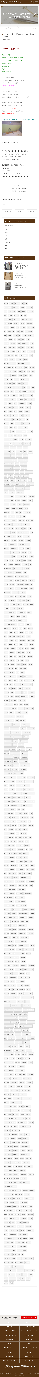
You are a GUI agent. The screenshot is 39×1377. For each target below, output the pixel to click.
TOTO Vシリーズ (16, 1006)
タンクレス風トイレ (16, 805)
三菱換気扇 (24, 580)
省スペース (7, 921)
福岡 (5, 1275)
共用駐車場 (16, 765)
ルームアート (26, 524)
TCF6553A (21, 624)
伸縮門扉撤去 (13, 977)
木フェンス (7, 1162)
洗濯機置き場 (7, 761)
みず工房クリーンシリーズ (21, 576)
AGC (21, 415)
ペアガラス (15, 415)
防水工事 (31, 825)
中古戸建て (28, 1226)
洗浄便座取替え (8, 1238)
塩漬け (6, 492)
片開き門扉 (18, 837)
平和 (20, 656)
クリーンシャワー (8, 580)
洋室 (17, 833)
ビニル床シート (12, 544)
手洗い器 (6, 805)
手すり (15, 335)
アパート (27, 407)
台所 (21, 395)
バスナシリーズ (16, 552)
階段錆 (32, 945)
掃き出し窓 (18, 596)
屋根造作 (28, 1243)
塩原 (17, 721)
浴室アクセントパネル (9, 821)
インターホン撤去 (8, 1054)
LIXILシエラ (15, 1094)
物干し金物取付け (22, 1122)
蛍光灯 (23, 1214)
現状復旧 (19, 664)
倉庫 (19, 311)
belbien (26, 359)
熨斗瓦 (18, 516)
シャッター (29, 307)
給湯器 (30, 500)
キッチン (19, 1275)
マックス (25, 564)
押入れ (6, 1218)
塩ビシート (24, 753)
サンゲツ (14, 375)
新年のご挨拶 (13, 1234)
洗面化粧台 (29, 323)
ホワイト (15, 628)
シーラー (21, 745)
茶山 (26, 632)
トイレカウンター (8, 1042)
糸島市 (6, 684)
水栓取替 (19, 986)
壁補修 (12, 982)
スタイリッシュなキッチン (23, 785)
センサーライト (8, 371)
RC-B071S (6, 512)
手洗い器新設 (17, 853)
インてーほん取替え (26, 1114)
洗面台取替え (7, 797)
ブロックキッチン (8, 901)
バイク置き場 (23, 769)
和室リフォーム (8, 1170)
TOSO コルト (17, 1010)
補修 (19, 339)
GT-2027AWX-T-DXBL (16, 508)
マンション (12, 1279)
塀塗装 (16, 1158)
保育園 (6, 1058)
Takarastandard (8, 323)
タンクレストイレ (27, 805)
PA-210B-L (6, 540)
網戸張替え (13, 994)
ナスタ (30, 1218)
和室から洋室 (28, 861)
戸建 (32, 343)
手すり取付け (30, 1230)
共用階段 (6, 753)
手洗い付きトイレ (23, 885)
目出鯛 (6, 713)
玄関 (31, 355)
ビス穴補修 (15, 1046)
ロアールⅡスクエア (9, 717)
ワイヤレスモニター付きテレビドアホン (14, 1118)
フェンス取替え (28, 994)
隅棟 (25, 825)
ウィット (6, 327)
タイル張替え (25, 1142)
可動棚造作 (30, 1074)
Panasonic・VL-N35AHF (28, 1190)
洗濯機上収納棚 (24, 921)
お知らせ (7, 249)
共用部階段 (13, 933)
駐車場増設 (26, 1222)
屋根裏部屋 (18, 1074)
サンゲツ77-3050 (16, 733)
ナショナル (15, 592)
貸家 (18, 327)
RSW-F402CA (20, 584)
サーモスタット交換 (19, 953)
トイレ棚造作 (14, 1126)
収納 (20, 688)
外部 (5, 347)
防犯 (26, 367)
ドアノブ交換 (15, 1022)
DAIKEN (13, 351)
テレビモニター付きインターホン (12, 1190)
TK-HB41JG (23, 464)
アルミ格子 (19, 452)
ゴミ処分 (17, 391)
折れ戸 (20, 994)
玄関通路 (29, 749)
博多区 (32, 648)
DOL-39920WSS (8, 1178)
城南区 (6, 632)
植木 (10, 347)
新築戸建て (17, 757)
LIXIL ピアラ (7, 1166)
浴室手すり (27, 1042)
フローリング (7, 319)
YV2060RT (6, 508)
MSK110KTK (7, 536)
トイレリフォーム (8, 668)
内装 (6, 229)
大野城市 (12, 652)
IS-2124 (31, 556)
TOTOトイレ (20, 1226)
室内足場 (16, 1146)
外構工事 (7, 242)
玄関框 (6, 1234)
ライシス (30, 1150)
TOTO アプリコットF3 (9, 1002)
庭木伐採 (17, 1054)
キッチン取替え (21, 777)
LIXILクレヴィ (30, 484)
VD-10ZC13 (31, 580)
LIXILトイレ (19, 1086)
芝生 (26, 303)
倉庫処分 (24, 1062)
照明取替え (23, 965)
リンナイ (12, 584)
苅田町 (11, 640)
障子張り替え (14, 865)
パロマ (14, 536)
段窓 (5, 564)
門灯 (31, 813)
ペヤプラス (27, 415)
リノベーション (20, 869)
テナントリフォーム (9, 869)
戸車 (24, 596)
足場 (17, 672)
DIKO (5, 1214)
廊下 (33, 371)
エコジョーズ (7, 725)
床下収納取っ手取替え (9, 1226)
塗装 (5, 315)
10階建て (15, 741)
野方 (21, 705)
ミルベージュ (18, 528)
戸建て (6, 1279)
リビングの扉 (30, 729)
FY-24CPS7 (17, 1034)
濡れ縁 (28, 990)
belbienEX (6, 363)
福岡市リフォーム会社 (19, 1170)
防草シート (21, 520)
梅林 (33, 640)
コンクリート (7, 556)
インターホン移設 (25, 1090)
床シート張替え (8, 917)
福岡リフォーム (28, 676)
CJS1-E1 (6, 608)
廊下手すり (7, 1142)
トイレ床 (27, 1134)
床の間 (12, 616)
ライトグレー (14, 548)
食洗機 (6, 584)
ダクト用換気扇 (26, 1034)
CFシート (15, 407)
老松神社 (6, 648)
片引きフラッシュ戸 (16, 1102)
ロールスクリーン (8, 472)
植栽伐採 (6, 395)
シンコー (6, 448)
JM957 (25, 436)
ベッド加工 (7, 1006)
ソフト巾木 (11, 1086)
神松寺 (31, 644)
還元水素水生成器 (8, 464)
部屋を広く (7, 769)
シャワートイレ (28, 1026)
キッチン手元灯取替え (14, 1214)
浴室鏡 (6, 885)
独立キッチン (7, 909)
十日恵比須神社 (29, 709)
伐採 (19, 347)
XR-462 (18, 616)
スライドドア (23, 917)
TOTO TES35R (8, 1146)
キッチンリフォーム (20, 901)
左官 (30, 552)
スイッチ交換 (23, 668)
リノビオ (12, 492)
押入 (12, 512)
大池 (10, 636)
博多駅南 (30, 656)
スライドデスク (8, 387)
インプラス (31, 693)
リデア (6, 1230)
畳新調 (6, 1202)
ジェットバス (7, 1150)
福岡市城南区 (16, 636)
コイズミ (22, 1082)
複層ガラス (7, 415)
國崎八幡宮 (22, 640)
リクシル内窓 (14, 484)
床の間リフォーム (25, 1154)
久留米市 (6, 664)
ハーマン (6, 504)
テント (13, 849)
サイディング (26, 423)
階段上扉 (31, 1054)
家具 (31, 375)
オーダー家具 (7, 383)
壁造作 (32, 913)
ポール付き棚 (15, 921)
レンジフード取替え (28, 1258)
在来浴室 (27, 540)
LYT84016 (24, 616)
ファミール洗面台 (19, 1070)
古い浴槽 (25, 813)
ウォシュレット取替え (27, 998)
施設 (28, 371)
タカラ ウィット (26, 1098)
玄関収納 (6, 933)
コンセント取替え (22, 1250)
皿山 (18, 660)
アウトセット (30, 351)
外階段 (10, 411)
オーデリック (23, 1094)
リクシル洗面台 (8, 444)
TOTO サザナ (23, 1018)
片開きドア (25, 853)
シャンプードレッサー (9, 889)
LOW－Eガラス (26, 1006)
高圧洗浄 (20, 676)
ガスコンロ (26, 536)
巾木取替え (29, 1082)
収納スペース (7, 741)
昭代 (11, 1030)
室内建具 (23, 729)
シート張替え (30, 1038)
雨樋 (31, 849)
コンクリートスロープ (24, 977)
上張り (21, 407)
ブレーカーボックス (27, 684)
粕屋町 (16, 644)
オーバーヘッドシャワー (10, 520)
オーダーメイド (25, 379)
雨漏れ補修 (17, 476)
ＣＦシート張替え (23, 1234)
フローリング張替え (9, 833)
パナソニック (16, 468)
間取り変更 (31, 496)
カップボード (26, 688)
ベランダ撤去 (17, 1238)
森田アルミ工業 (16, 1130)
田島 (23, 652)
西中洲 (21, 632)
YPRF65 (26, 508)
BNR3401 (6, 548)
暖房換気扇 (26, 568)
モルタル (16, 315)
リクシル (6, 343)
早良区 (6, 656)
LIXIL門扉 (23, 1150)
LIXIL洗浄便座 (7, 1050)
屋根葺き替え (7, 877)
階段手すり (26, 1138)
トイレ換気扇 (24, 1202)
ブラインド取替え (25, 1146)
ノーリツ (13, 504)
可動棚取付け (7, 1206)
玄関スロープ (22, 933)
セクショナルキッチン (23, 532)
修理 (15, 411)
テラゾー (28, 548)
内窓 (12, 423)
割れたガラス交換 (8, 1263)
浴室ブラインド (8, 1010)
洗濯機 (24, 664)
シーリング (7, 1110)
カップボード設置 (8, 1194)
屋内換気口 (7, 1222)
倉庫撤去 (17, 1062)
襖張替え (31, 917)
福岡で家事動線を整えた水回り (12, 199)
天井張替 (6, 480)
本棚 (24, 1074)
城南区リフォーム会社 (9, 1258)
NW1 (21, 628)
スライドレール (18, 387)
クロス (25, 448)
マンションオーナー (9, 672)
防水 (16, 1026)
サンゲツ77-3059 (26, 733)
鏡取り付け (19, 893)
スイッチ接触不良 (8, 1070)
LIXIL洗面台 (28, 440)
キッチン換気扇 (28, 395)
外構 (14, 311)
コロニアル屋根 (27, 873)
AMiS (24, 560)
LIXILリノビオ (20, 492)
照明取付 (27, 845)
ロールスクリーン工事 (25, 1126)
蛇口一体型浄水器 (8, 576)
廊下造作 (19, 1222)
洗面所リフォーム (17, 1166)
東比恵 (6, 652)
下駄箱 (6, 560)
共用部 (14, 745)
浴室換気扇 (17, 564)
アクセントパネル (19, 881)
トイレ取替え (7, 801)
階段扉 (19, 1138)
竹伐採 (30, 1062)
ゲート (10, 315)
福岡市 (30, 664)
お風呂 (30, 1275)
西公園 (28, 636)
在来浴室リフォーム (26, 877)
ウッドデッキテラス (23, 913)
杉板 (10, 873)
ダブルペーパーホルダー (10, 460)
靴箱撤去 (23, 957)
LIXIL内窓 (6, 484)
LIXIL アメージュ (14, 1230)
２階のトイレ (20, 1002)
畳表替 (9, 331)
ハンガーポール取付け (26, 1206)
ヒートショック (18, 568)
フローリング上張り (9, 949)
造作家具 (6, 379)
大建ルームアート (8, 528)
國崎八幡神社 (26, 1058)
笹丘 (19, 648)
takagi (25, 572)
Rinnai (11, 303)
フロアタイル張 (8, 1014)
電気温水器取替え (29, 1271)
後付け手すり (7, 407)
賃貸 (15, 656)
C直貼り (19, 604)
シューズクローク (8, 961)
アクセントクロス (24, 865)
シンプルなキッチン (21, 905)
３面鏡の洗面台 (21, 889)
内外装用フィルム (8, 367)
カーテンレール (8, 757)
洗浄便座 (13, 343)
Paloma (19, 536)
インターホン (25, 343)
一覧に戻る (19, 211)
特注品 (28, 974)
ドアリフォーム (23, 355)
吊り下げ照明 (22, 929)
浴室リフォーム (24, 817)
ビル (5, 311)
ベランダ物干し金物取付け (10, 1134)
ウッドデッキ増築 (19, 1243)
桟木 (5, 516)
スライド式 (19, 789)
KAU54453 (16, 1178)
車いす (14, 945)
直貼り (28, 600)
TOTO (24, 620)
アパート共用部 (16, 1142)
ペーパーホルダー (23, 460)
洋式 (23, 809)
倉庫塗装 (19, 1058)
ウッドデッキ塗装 (22, 1246)
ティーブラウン (21, 612)
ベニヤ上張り (18, 969)
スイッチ (14, 925)
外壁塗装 (11, 829)
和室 (33, 327)
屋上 (5, 829)
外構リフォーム (8, 1174)
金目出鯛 (17, 713)
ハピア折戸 (13, 608)
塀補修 (22, 1158)
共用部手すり (21, 849)
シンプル (12, 789)
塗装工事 (14, 825)
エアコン (23, 1022)
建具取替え (19, 949)
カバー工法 (30, 335)
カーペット (7, 432)
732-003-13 (13, 701)
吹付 (5, 873)
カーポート (27, 680)
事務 (28, 387)
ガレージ (6, 693)
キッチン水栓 (7, 468)
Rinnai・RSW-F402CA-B (19, 990)
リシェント (23, 1178)
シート (22, 307)
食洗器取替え (7, 990)
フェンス (6, 616)
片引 (16, 355)
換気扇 (9, 335)
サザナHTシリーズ (8, 721)
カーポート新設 (23, 761)
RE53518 (11, 564)
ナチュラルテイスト (9, 893)
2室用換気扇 (25, 1030)
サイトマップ (29, 1361)
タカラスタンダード (27, 319)
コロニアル (24, 829)
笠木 (11, 428)
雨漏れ (10, 476)
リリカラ (16, 323)
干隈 (23, 636)
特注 (25, 452)
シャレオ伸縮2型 (27, 837)
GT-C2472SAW (19, 717)
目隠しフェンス (8, 998)
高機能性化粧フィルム (23, 363)
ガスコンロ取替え (18, 773)
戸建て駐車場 (7, 765)
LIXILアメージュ (26, 1110)
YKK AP (27, 1046)
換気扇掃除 (23, 1218)
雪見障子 (14, 688)
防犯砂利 (16, 1174)
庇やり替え (16, 1114)
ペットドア (7, 733)
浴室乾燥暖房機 (20, 982)
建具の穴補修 (7, 945)
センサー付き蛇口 (8, 897)
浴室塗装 (27, 1263)
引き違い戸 (7, 849)
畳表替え (6, 865)
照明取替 (17, 500)
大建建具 (13, 1138)
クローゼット (29, 472)
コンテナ (12, 1058)
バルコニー (18, 423)
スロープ (6, 982)
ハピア (18, 351)
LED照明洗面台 (28, 893)
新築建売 (6, 1126)
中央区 (16, 632)
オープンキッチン (17, 909)
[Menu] (36, 2)
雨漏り (12, 480)
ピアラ (21, 440)
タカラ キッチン (8, 941)
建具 (15, 403)
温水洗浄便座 (17, 620)
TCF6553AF (28, 624)
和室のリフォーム (29, 1198)
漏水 (12, 696)
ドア (5, 339)
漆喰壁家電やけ (8, 965)
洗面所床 (6, 1138)
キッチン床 (7, 1022)
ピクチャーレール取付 (9, 1250)
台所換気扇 (20, 399)
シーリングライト (8, 500)
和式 (19, 809)
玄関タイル (7, 817)
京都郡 (6, 640)
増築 (12, 693)
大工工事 (20, 556)
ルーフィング (27, 512)
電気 (5, 688)
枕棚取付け (16, 1206)
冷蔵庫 (18, 480)
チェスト (16, 379)
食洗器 (6, 785)
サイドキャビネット (9, 845)
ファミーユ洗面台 (8, 1074)
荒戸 (5, 1038)
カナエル (6, 604)
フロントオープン (8, 588)
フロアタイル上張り (23, 945)
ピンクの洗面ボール (18, 797)
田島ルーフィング (15, 753)
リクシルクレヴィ (8, 488)
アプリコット (22, 701)
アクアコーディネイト (9, 676)
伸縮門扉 (24, 552)
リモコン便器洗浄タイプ (10, 624)
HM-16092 (21, 540)
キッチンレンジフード (9, 399)
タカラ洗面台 (16, 1098)
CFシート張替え (15, 1090)
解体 (33, 387)
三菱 (23, 339)
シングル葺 (24, 713)
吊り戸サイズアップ (9, 781)
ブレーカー (17, 684)
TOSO (16, 472)
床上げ (22, 1230)
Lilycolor (22, 323)
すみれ (13, 532)
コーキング (7, 552)
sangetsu (21, 375)
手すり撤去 (7, 1046)
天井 (5, 476)
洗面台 (11, 1283)
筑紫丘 (27, 648)
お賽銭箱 (13, 648)
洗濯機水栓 (17, 998)
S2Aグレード (7, 628)
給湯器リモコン (26, 725)
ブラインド (11, 1038)
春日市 (6, 660)
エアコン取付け (8, 737)
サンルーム (18, 693)
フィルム (13, 363)
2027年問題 (30, 1214)
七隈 (11, 632)
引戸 (5, 403)
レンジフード (14, 395)
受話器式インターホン (18, 1050)
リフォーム (11, 1275)
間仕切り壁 (23, 833)
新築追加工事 (7, 1198)
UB (5, 335)
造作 (26, 375)
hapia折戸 (20, 608)
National (31, 588)
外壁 (6, 232)
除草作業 (24, 1054)
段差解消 (22, 974)
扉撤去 (31, 1238)
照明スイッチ (16, 725)
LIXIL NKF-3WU (8, 1158)
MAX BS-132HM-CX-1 (9, 986)
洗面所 (16, 440)
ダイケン (6, 351)
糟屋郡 (10, 644)
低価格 (28, 1279)
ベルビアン (19, 359)
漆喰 (30, 480)
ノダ (19, 600)
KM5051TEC (22, 592)
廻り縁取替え (27, 1106)
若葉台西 (12, 660)
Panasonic (24, 468)
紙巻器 (30, 452)
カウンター (16, 307)
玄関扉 (6, 359)
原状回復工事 (12, 1066)
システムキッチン (19, 897)
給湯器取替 (27, 504)
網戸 (19, 343)
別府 (5, 644)
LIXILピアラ (27, 444)
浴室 (22, 331)
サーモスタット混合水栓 (10, 709)
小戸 (21, 680)
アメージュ (27, 1086)
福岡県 (16, 680)
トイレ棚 (26, 1194)
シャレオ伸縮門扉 (8, 837)
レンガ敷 (21, 841)
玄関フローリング (28, 969)
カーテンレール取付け (9, 1122)
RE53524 (17, 580)
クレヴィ (22, 484)
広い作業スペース (28, 789)
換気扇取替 (26, 986)
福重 (21, 1026)
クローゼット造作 (14, 1218)
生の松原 (30, 628)
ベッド (27, 1002)
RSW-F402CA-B (28, 584)
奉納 (5, 1066)
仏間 (33, 680)
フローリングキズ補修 (20, 941)
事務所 (22, 672)
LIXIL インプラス (16, 1162)
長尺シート (7, 375)
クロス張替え (19, 861)
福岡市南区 (22, 721)
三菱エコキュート (8, 1026)
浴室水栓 (29, 432)
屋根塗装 (17, 829)
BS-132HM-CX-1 (8, 568)
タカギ (10, 436)
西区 (25, 628)
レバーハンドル (15, 729)
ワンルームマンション (20, 496)
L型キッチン (7, 937)
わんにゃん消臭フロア (9, 1271)
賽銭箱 (19, 383)
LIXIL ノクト (18, 1194)
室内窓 (11, 560)
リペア (10, 339)
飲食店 (32, 865)
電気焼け (24, 480)
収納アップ (28, 797)
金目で (11, 713)
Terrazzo (21, 548)
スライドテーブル (8, 1062)
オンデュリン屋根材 (29, 909)
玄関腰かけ (30, 929)
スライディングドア (9, 857)
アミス (29, 560)
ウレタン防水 (7, 745)
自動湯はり (7, 825)
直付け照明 (31, 965)
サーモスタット (8, 440)
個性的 (6, 789)
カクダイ (32, 696)
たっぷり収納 (19, 781)
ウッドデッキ (12, 600)
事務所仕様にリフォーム (10, 1186)
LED (24, 371)
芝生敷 (27, 841)
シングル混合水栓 (8, 596)
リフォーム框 (7, 974)
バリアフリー (22, 403)
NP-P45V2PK (7, 592)
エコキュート (30, 1022)
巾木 (5, 1086)
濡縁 (5, 600)
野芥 (22, 660)
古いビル (21, 709)
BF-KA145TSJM (18, 436)
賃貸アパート (7, 1255)
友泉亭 (26, 644)
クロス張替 (7, 452)
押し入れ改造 (17, 1014)
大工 (23, 1279)
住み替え (26, 737)
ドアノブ (6, 729)
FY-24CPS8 (17, 1030)
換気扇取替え (7, 1154)
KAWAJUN (19, 456)
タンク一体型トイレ (18, 801)
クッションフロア (21, 432)
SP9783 (29, 612)
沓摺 (30, 528)
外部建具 (15, 761)
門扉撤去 (14, 913)
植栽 (14, 347)
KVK (32, 532)
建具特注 (6, 1102)
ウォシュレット (8, 620)
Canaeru (13, 604)
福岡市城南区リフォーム (28, 391)
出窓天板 (30, 1122)
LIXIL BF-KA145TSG (29, 1010)
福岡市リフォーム (14, 1202)
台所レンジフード (29, 399)
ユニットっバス (27, 1078)
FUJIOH (20, 411)
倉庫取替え (23, 1174)
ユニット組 (7, 1078)
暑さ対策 (6, 696)
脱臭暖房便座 (7, 1114)
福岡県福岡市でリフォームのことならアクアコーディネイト (20, 1373)
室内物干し (7, 1130)
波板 (10, 311)
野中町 (12, 664)
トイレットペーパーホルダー (11, 957)
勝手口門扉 (28, 1158)
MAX (30, 564)
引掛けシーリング (8, 969)
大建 (32, 347)
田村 (24, 656)
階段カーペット (8, 953)
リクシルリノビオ (8, 496)
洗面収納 (16, 965)
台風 (20, 873)
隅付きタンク (13, 885)
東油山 (27, 660)
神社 (14, 383)
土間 (13, 432)
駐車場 (23, 311)
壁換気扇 (12, 785)
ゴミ (12, 391)
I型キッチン (15, 937)
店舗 (19, 1279)
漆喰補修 (6, 1082)
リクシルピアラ (18, 444)
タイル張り (16, 877)
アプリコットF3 (8, 705)
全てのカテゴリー (10, 226)
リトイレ (6, 1090)
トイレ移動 (15, 769)
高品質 (6, 1283)
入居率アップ (21, 749)
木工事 (29, 596)
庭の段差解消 (16, 1255)
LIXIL (28, 339)
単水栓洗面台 (21, 1066)
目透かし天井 (25, 476)
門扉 (32, 311)
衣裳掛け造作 (7, 1267)
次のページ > (32, 211)
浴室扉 (21, 1046)
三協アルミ (18, 560)
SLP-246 (19, 448)
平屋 (13, 1222)
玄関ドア (12, 359)
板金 (15, 428)
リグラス (22, 420)
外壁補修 (25, 1238)
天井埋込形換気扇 (8, 1034)
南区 (5, 636)
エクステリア (7, 307)
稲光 (16, 640)
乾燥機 (6, 303)
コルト (22, 472)
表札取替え (7, 1094)
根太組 (15, 873)
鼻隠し (10, 680)
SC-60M (26, 456)
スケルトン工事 (8, 1182)
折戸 (11, 684)
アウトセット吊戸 (8, 355)
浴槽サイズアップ (8, 881)
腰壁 (31, 885)
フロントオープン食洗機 (21, 588)
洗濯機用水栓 (24, 696)
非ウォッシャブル (21, 1038)
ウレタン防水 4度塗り (10, 749)
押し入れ (18, 857)
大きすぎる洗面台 (29, 801)
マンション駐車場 (25, 765)
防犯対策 (32, 367)
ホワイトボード (17, 524)
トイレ (24, 1275)
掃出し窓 (6, 994)
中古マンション (18, 737)
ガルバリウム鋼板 (23, 428)
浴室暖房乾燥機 (30, 881)
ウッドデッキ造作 (8, 1243)
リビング (25, 857)
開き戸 (10, 403)
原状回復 (23, 327)
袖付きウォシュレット (9, 809)
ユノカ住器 (20, 1271)
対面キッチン (17, 793)
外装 (29, 327)
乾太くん (17, 303)
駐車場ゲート (18, 1042)
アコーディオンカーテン (10, 1106)
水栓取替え (16, 1154)
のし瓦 (23, 516)
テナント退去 (17, 1182)
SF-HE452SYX (7, 524)
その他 (7, 245)
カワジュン (7, 456)
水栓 (5, 436)
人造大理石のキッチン (28, 793)
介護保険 (25, 1014)
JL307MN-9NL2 (17, 572)
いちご (21, 1134)
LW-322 (26, 556)
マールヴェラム (19, 367)
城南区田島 (24, 757)
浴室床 (6, 977)
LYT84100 (14, 540)
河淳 (13, 456)
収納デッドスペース (9, 1210)
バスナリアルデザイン (24, 544)
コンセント (7, 925)
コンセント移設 (16, 1110)
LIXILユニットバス (16, 1078)
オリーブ (27, 488)
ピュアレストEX (27, 1210)
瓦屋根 (20, 825)
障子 (18, 331)
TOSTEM (26, 705)
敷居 (25, 528)
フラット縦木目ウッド (9, 612)
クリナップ (7, 532)
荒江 (31, 632)
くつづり (15, 974)
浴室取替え (16, 1150)
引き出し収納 (30, 777)
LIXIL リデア (25, 1162)
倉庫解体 (6, 391)
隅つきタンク (15, 817)
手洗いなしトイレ (8, 813)
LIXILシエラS (29, 520)
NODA (23, 600)
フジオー (27, 411)
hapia (23, 351)
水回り (3, 205)
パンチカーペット (28, 949)
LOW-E (17, 696)
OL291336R (31, 1174)
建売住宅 (28, 1118)
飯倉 (11, 656)
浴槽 (29, 821)
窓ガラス (6, 423)
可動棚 (16, 705)
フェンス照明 (7, 929)
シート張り (13, 841)
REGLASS (15, 420)
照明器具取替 (14, 1082)
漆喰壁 (23, 961)
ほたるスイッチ (22, 925)
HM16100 (13, 448)
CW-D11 (6, 1030)
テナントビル (26, 1182)
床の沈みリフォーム (18, 1267)
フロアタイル (16, 319)
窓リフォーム (7, 420)
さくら (19, 1258)
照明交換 (24, 500)
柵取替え (18, 1210)
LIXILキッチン (7, 1098)
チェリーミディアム (28, 604)
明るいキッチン (29, 781)
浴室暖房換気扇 (8, 572)
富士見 (28, 652)
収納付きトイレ (8, 853)
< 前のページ (7, 211)
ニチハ (6, 428)
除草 (28, 347)
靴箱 (14, 556)
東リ (5, 544)
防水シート (11, 516)
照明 (15, 371)
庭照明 (14, 929)
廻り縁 (20, 1106)
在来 (32, 817)
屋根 (6, 236)
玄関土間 (6, 841)
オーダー (25, 383)
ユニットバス (28, 331)
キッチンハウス (24, 937)
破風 (5, 680)
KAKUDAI (6, 701)
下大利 (18, 652)
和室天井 (17, 961)
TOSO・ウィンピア (17, 1198)
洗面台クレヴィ (19, 488)
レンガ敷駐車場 (8, 773)
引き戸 (16, 917)
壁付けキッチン (8, 793)
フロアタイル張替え (9, 861)
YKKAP (24, 335)
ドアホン (29, 1050)
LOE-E (24, 693)
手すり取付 (18, 813)
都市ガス (20, 504)
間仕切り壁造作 (19, 1263)
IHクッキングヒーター (9, 777)
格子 (13, 452)
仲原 (21, 644)
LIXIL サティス (28, 1166)
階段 (5, 411)
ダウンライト (19, 845)
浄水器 (17, 464)
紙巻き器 (28, 953)
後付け (29, 403)
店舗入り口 (30, 933)
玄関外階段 (7, 913)
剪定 (23, 347)
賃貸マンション (23, 741)
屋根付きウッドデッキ (9, 1246)
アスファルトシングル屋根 (10, 1018)
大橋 (29, 640)
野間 (16, 668)
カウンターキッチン (9, 905)
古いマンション (30, 869)
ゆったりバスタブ (22, 821)
